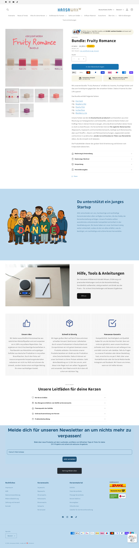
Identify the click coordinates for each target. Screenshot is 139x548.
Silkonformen (74, 506)
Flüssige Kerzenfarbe (77, 495)
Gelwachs (41, 506)
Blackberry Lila (81, 113)
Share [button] (76, 176)
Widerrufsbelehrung (12, 499)
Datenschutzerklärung (12, 495)
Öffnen (83, 296)
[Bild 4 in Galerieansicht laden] (56, 95)
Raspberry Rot (81, 104)
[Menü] (136, 535)
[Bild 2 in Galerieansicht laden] (27, 95)
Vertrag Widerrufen (69, 471)
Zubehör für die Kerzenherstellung (81, 510)
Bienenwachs (42, 502)
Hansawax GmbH (14, 543)
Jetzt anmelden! (69, 459)
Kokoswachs (42, 499)
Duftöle (72, 487)
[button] (7, 9)
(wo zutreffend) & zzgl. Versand (89, 51)
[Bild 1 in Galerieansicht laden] (12, 95)
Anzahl (74, 55)
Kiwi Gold (79, 101)
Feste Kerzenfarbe (76, 491)
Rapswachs (41, 491)
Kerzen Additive (75, 499)
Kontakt (8, 506)
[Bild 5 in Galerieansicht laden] (12, 110)
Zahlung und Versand (12, 502)
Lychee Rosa (80, 110)
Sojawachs (41, 487)
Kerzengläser (74, 502)
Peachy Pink (80, 107)
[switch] (132, 540)
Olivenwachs (42, 495)
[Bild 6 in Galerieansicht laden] (27, 110)
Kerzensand (41, 510)
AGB (6, 491)
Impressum (9, 487)
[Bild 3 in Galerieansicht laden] (41, 95)
